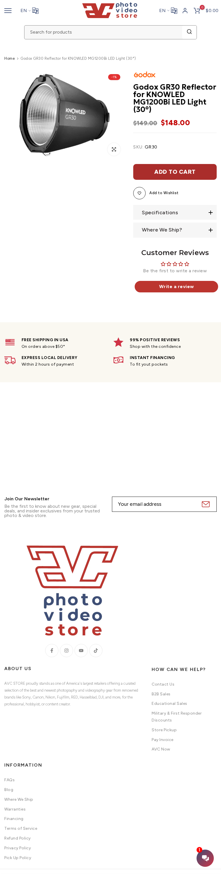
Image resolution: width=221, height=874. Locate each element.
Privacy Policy (17, 848)
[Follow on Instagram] (66, 650)
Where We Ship (18, 799)
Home (9, 58)
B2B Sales (161, 694)
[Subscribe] (205, 504)
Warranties (15, 809)
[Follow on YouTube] (81, 650)
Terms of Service (20, 828)
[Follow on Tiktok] (95, 650)
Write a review (176, 286)
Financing (14, 818)
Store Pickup (164, 730)
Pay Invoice (163, 739)
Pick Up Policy (17, 857)
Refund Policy (17, 838)
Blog (8, 789)
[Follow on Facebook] (51, 650)
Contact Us (163, 684)
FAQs (9, 779)
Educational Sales (169, 703)
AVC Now (161, 749)
